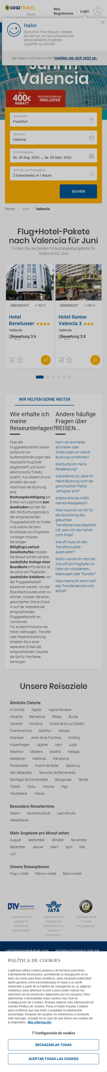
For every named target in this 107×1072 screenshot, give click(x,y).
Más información (39, 1022)
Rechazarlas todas (53, 1045)
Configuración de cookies (55, 1033)
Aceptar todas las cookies (54, 1059)
